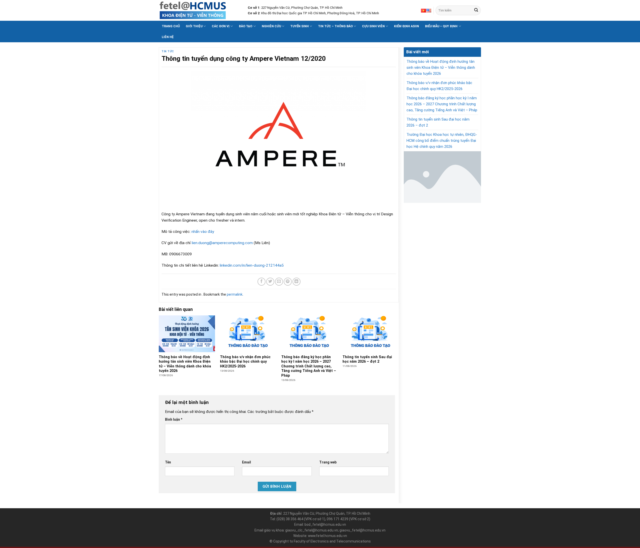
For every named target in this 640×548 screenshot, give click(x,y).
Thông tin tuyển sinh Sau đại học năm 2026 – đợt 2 (438, 122)
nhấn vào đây (203, 231)
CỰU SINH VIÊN (373, 26)
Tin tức (168, 51)
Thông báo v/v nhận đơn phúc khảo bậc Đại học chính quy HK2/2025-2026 (439, 86)
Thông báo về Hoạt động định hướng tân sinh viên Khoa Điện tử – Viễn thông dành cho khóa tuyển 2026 (440, 67)
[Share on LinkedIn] (296, 282)
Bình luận (173, 419)
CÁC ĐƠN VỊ (221, 26)
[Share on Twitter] (270, 282)
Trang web (327, 462)
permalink (234, 294)
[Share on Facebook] (262, 282)
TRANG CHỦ (171, 26)
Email (246, 462)
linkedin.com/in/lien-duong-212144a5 (252, 265)
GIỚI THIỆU (194, 26)
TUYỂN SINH (299, 26)
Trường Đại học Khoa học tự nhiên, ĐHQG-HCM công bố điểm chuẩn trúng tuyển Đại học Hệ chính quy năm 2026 (441, 140)
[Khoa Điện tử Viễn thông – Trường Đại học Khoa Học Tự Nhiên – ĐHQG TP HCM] (199, 10)
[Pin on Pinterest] (288, 282)
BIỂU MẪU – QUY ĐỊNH (441, 26)
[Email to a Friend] (279, 282)
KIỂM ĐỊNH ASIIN (406, 26)
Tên (168, 462)
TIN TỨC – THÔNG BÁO (335, 26)
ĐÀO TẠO (245, 26)
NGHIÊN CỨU (271, 26)
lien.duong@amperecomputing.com (222, 243)
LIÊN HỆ (168, 37)
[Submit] (476, 10)
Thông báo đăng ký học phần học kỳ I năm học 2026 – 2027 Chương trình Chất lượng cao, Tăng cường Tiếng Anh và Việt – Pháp (441, 104)
